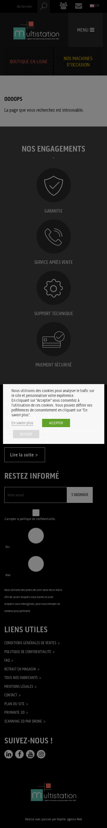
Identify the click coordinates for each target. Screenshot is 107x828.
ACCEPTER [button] (56, 423)
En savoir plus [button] (22, 423)
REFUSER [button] (26, 434)
